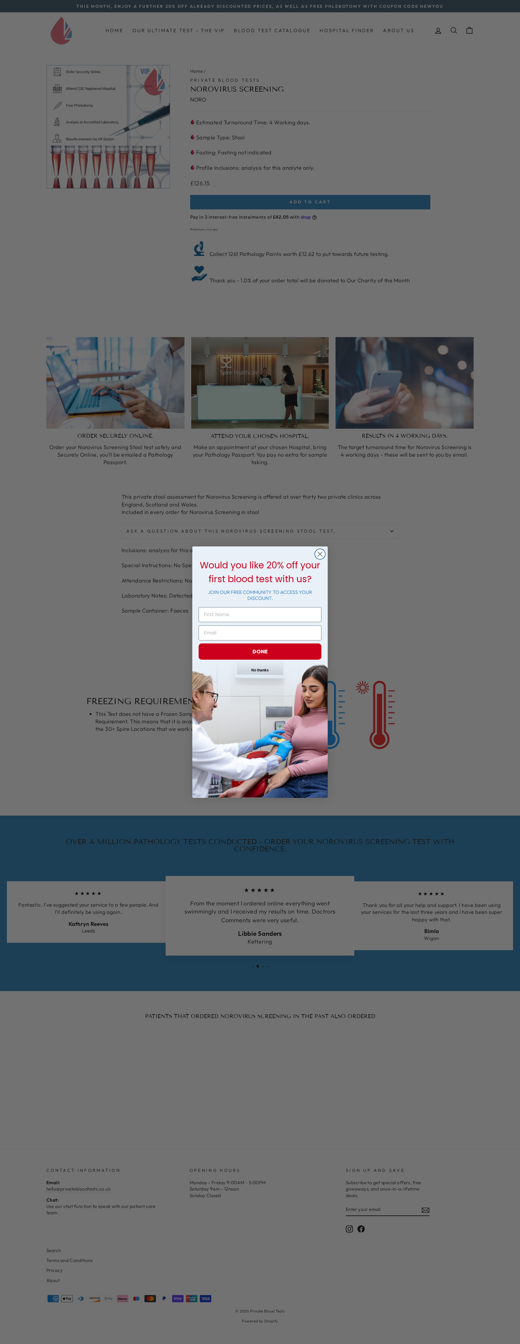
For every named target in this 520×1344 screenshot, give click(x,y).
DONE (260, 651)
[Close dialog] (320, 554)
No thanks (260, 670)
